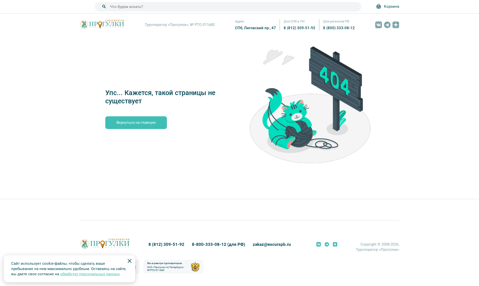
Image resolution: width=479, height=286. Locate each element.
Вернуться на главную (136, 122)
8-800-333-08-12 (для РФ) (218, 244)
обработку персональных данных (90, 274)
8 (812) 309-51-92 (299, 28)
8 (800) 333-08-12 (339, 28)
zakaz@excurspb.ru (272, 244)
